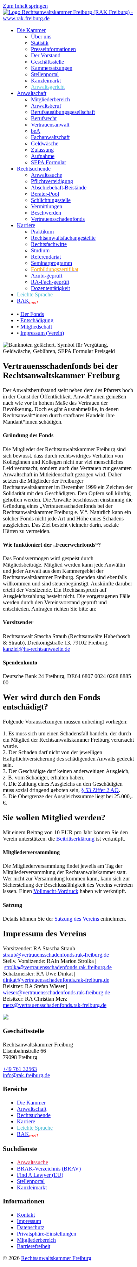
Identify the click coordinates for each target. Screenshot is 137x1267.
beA (35, 131)
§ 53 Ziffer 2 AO (100, 790)
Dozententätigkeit (50, 288)
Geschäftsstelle (47, 62)
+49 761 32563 (20, 1069)
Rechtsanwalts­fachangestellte (63, 238)
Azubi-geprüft (46, 276)
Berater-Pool (45, 194)
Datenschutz (30, 1227)
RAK (27, 301)
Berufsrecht (44, 118)
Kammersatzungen (51, 68)
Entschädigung (36, 320)
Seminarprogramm (51, 263)
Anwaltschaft (31, 93)
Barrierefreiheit (33, 1246)
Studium (40, 250)
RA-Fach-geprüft (50, 282)
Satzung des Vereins (76, 919)
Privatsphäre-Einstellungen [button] (46, 1234)
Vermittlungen (46, 206)
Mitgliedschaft (36, 327)
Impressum (29, 1221)
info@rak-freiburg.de (26, 1075)
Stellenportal (45, 74)
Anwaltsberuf (46, 106)
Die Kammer (31, 30)
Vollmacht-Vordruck (55, 891)
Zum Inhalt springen (25, 6)
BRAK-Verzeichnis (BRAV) (49, 1169)
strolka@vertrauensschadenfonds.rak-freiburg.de (58, 967)
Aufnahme (42, 156)
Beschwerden (46, 213)
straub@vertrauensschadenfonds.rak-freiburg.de (56, 955)
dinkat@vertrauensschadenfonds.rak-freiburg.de (56, 980)
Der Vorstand (45, 55)
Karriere (26, 225)
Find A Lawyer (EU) (40, 1175)
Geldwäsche (44, 143)
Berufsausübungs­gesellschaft (63, 112)
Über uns (41, 36)
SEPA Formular (48, 162)
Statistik (39, 43)
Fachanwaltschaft (50, 137)
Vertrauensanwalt (50, 125)
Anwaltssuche (46, 175)
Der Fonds (32, 314)
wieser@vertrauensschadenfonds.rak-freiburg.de (56, 992)
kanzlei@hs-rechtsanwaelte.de (36, 649)
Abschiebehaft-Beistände (58, 187)
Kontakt (26, 1215)
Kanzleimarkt (46, 81)
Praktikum (42, 232)
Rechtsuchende (34, 169)
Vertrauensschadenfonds (58, 219)
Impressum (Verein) (42, 333)
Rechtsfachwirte (49, 244)
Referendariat (46, 257)
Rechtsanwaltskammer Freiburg (56, 1258)
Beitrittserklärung (75, 839)
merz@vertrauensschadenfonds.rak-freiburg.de (54, 1005)
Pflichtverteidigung (52, 181)
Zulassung (42, 150)
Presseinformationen (53, 49)
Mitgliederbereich (50, 99)
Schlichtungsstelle (51, 200)
